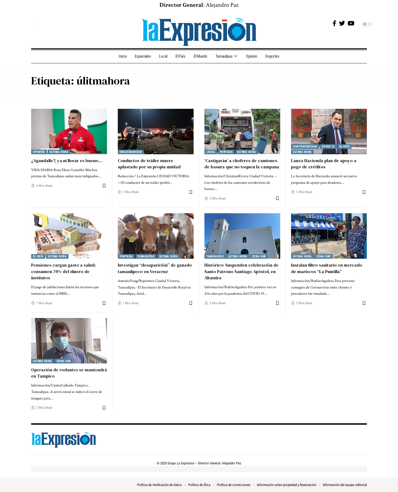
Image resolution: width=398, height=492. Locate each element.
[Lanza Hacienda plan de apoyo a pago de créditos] (329, 131)
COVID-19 (328, 146)
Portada (226, 152)
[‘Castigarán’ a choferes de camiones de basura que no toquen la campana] (242, 131)
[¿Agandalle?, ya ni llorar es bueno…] (69, 131)
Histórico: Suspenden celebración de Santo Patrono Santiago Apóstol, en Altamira (241, 271)
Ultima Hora (59, 152)
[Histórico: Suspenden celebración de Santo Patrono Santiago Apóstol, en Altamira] (242, 236)
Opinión (39, 152)
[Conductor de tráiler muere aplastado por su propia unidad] (156, 131)
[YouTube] (351, 23)
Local (210, 152)
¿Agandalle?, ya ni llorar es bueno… (66, 160)
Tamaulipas (146, 256)
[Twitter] (342, 23)
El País (345, 146)
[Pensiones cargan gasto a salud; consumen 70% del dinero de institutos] (69, 236)
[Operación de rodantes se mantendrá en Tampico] (69, 340)
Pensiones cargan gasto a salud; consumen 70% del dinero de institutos (63, 271)
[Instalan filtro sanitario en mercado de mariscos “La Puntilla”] (329, 236)
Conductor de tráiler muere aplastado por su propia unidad (149, 164)
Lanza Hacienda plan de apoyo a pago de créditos (323, 164)
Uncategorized (131, 152)
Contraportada (305, 146)
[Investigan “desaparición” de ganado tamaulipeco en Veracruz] (156, 236)
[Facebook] (334, 23)
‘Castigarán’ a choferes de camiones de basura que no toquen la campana (241, 164)
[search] (29, 24)
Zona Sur (259, 256)
